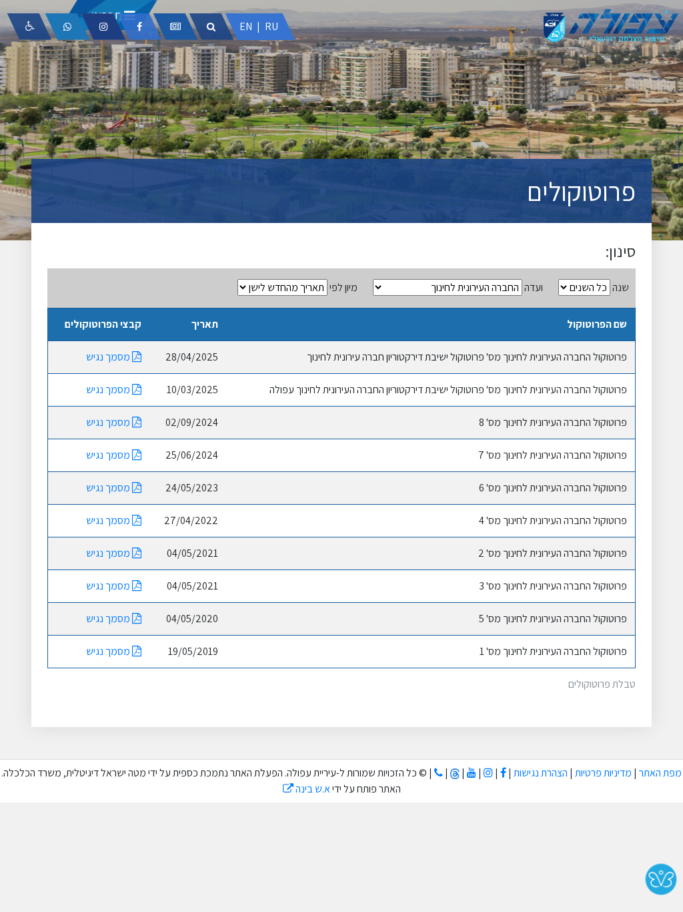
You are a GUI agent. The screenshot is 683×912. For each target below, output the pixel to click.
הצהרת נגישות (541, 773)
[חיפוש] (211, 26)
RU (271, 26)
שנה (620, 287)
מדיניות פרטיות (602, 773)
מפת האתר (660, 773)
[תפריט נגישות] (29, 26)
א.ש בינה (306, 789)
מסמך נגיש (109, 357)
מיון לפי (343, 287)
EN (245, 26)
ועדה (533, 287)
